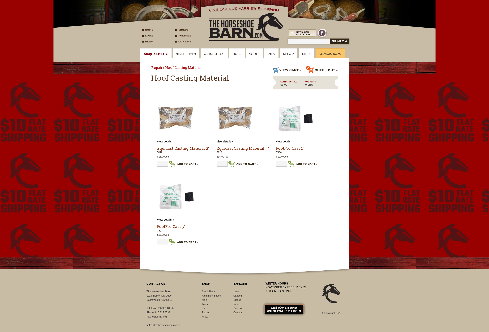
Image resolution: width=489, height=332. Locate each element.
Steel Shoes (186, 54)
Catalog (237, 295)
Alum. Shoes (214, 54)
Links (149, 35)
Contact (185, 41)
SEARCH (339, 41)
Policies (184, 35)
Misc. (306, 54)
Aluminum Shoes (211, 295)
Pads (271, 54)
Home (149, 29)
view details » (165, 141)
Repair (288, 54)
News (149, 41)
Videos (183, 29)
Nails (237, 54)
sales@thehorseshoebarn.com (163, 325)
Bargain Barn (330, 54)
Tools (254, 54)
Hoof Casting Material (183, 68)
